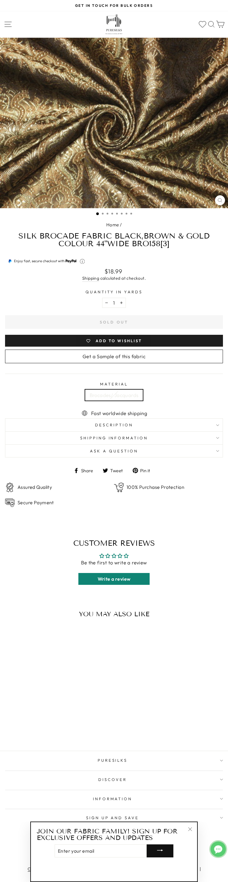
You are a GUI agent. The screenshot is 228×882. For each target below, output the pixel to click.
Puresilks (113, 760)
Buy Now (47, 729)
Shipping (90, 278)
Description (114, 424)
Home (112, 225)
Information (112, 798)
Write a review (114, 579)
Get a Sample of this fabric (114, 356)
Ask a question (114, 451)
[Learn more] (82, 261)
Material (114, 384)
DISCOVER (112, 779)
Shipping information (114, 438)
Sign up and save (112, 817)
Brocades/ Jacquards (114, 395)
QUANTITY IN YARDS (114, 291)
